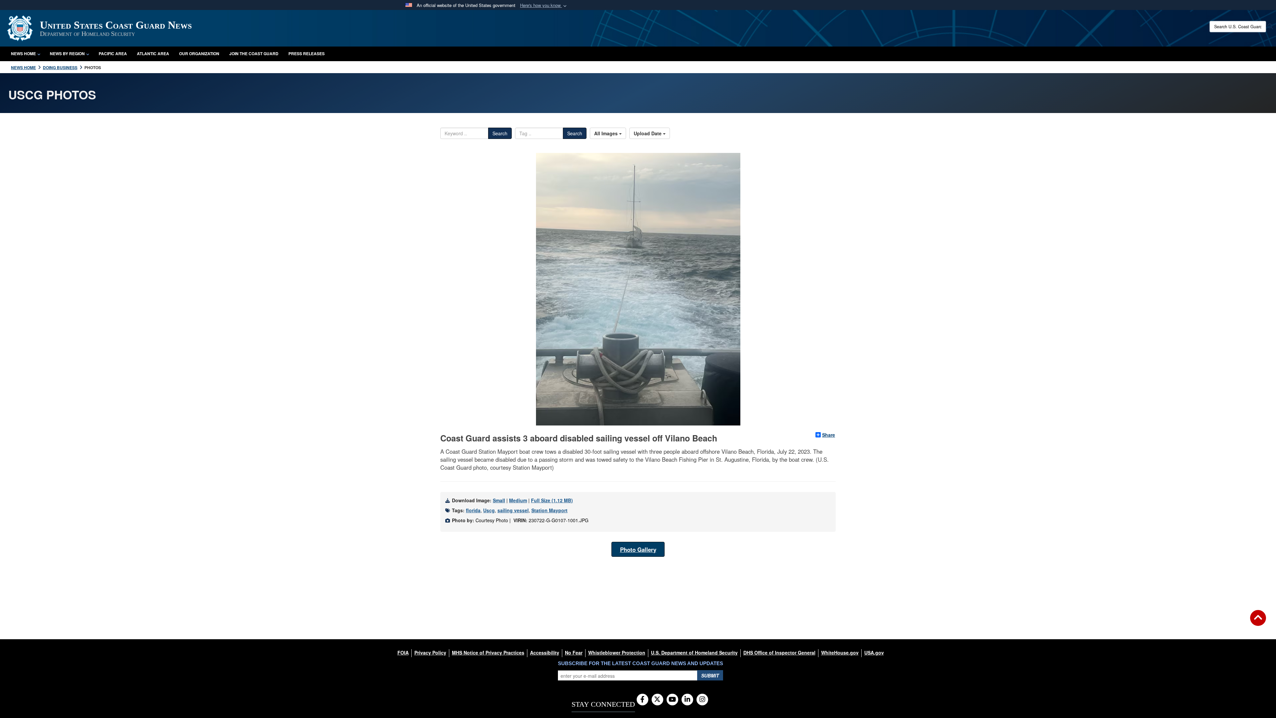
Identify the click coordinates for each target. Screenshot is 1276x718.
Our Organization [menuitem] (199, 54)
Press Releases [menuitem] (306, 54)
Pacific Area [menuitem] (113, 54)
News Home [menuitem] (23, 54)
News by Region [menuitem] (67, 54)
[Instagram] (702, 699)
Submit (710, 675)
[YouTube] (672, 699)
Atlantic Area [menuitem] (153, 54)
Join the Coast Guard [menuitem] (253, 54)
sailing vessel (513, 510)
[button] (544, 5)
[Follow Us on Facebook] (642, 699)
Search (499, 133)
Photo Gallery (638, 549)
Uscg (489, 510)
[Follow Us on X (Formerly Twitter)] (657, 699)
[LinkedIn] (687, 699)
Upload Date (648, 133)
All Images (606, 133)
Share (828, 434)
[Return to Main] (1258, 622)
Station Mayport (549, 510)
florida (473, 510)
